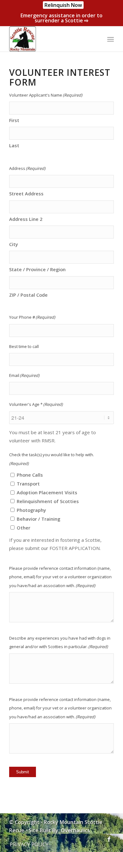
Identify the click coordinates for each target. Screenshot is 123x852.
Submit (22, 772)
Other (23, 527)
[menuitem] (63, 5)
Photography (31, 510)
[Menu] (110, 39)
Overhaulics (75, 830)
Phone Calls (30, 475)
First (14, 120)
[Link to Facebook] (109, 838)
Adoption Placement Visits (47, 492)
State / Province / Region (37, 269)
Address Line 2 (25, 219)
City (13, 244)
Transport (28, 483)
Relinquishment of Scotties (48, 501)
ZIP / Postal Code (28, 295)
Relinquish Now (63, 5)
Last (14, 145)
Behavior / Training (38, 519)
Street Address (26, 193)
